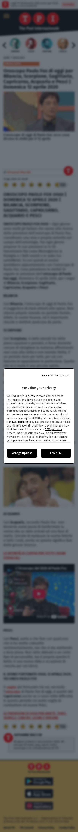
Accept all (56, 453)
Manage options (22, 453)
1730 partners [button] (29, 396)
